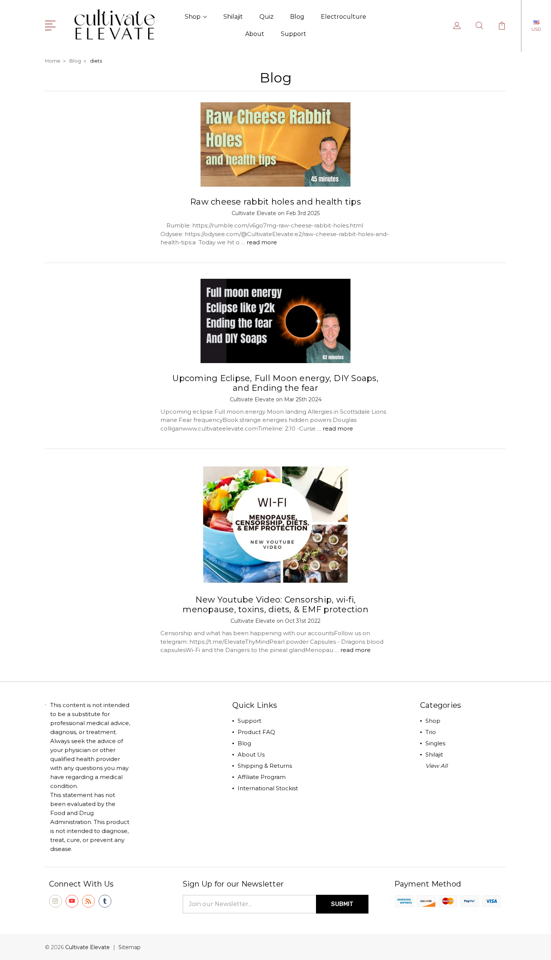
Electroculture (343, 16)
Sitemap (129, 947)
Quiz (266, 16)
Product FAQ (256, 732)
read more (262, 242)
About (254, 33)
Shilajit (233, 16)
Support (293, 33)
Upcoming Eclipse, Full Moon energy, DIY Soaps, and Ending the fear (275, 383)
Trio (430, 732)
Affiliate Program (262, 777)
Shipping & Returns (265, 765)
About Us (251, 754)
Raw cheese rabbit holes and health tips (275, 202)
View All (436, 765)
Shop (193, 16)
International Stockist (268, 788)
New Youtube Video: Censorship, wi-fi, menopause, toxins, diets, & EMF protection (275, 605)
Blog (297, 16)
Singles (435, 743)
